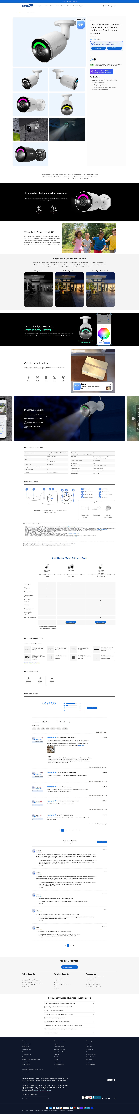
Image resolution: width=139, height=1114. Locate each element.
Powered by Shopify (39, 1110)
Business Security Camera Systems (29, 979)
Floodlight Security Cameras (60, 982)
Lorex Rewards (89, 1049)
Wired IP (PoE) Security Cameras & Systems (31, 980)
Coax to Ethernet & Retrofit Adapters (93, 984)
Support (56, 1044)
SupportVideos (52, 681)
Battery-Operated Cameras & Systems (62, 984)
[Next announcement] (116, 1)
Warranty (24, 1056)
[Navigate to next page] (80, 830)
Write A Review (92, 708)
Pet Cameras (57, 986)
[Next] (133, 418)
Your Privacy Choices (27, 1072)
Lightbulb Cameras (58, 980)
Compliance (57, 1056)
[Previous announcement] (23, 1)
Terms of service (61, 1110)
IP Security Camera (19, 12)
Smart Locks (56, 988)
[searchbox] (37, 722)
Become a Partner (90, 1062)
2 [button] (70, 945)
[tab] (28, 378)
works (43, 728)
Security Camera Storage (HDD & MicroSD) (95, 977)
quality (34, 728)
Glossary (56, 1059)
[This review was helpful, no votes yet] (102, 767)
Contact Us (98, 48)
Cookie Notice (25, 1062)
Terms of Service (26, 1044)
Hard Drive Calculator (59, 1064)
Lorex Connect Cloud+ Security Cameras (63, 977)
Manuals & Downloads (28, 681)
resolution (64, 728)
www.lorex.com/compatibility (71, 526)
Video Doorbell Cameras (59, 979)
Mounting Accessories (90, 980)
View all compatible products (31, 662)
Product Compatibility (59, 1051)
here (76, 536)
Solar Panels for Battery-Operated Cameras (95, 986)
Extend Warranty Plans (59, 1049)
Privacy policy (54, 1110)
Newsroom (88, 1051)
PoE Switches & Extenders (91, 982)
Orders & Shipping (26, 1054)
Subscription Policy (26, 1049)
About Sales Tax (26, 1064)
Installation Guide (58, 1062)
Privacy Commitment (91, 1054)
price (47, 728)
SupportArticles (40, 681)
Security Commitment (91, 1056)
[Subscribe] (46, 1098)
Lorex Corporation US (30, 1110)
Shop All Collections (68, 967)
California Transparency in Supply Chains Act (32, 1069)
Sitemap (56, 1067)
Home (14, 12)
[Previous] (5, 418)
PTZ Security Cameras (27, 986)
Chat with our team (114, 48)
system (58, 728)
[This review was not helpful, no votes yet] (105, 767)
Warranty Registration (59, 1046)
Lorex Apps (57, 1054)
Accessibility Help (26, 1067)
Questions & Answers (69, 841)
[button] (40, 6)
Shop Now (71, 622)
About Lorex (89, 1046)
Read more (81, 745)
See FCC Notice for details (42, 1090)
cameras (53, 728)
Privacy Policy (25, 1046)
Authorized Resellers (90, 1064)
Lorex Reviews (89, 1059)
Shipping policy (69, 1110)
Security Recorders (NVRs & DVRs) (29, 984)
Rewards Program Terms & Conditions (31, 1059)
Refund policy (47, 1110)
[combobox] (51, 722)
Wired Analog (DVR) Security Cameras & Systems (32, 982)
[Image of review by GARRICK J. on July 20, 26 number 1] (51, 749)
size (39, 728)
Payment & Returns (26, 1051)
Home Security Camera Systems (29, 977)
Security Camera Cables (91, 979)
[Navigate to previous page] (59, 830)
